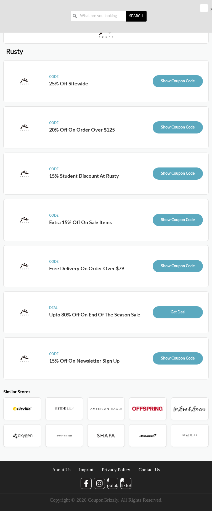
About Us (61, 469)
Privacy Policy (116, 469)
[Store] (22, 408)
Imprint (86, 469)
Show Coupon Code (178, 81)
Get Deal (178, 312)
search (136, 16)
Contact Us (149, 469)
